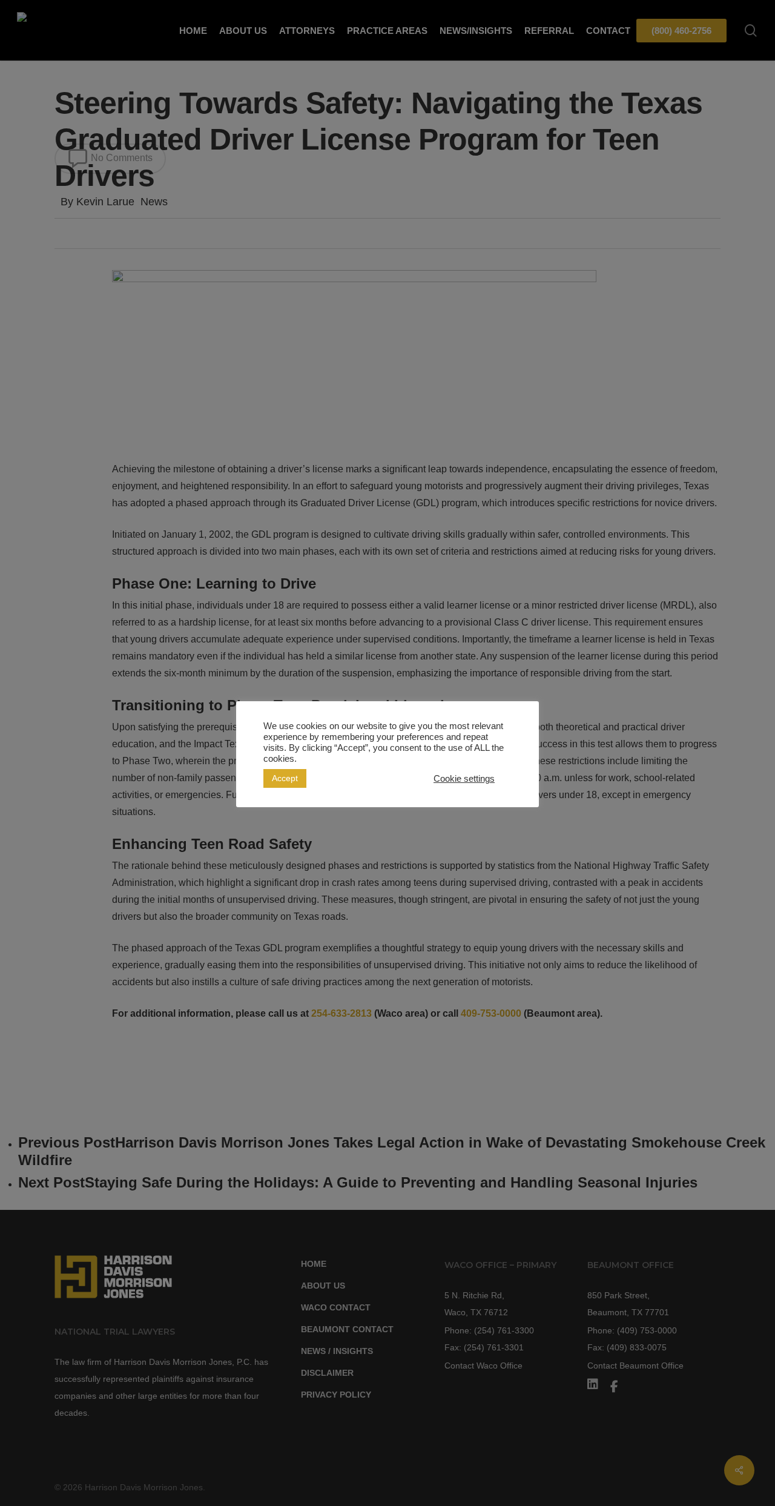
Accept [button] (285, 778)
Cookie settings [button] (464, 779)
